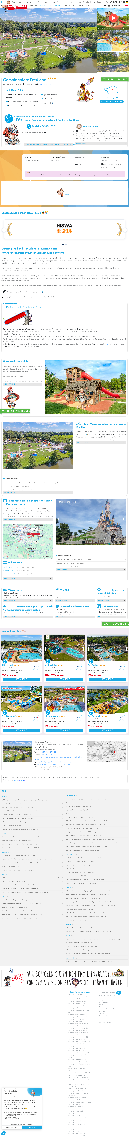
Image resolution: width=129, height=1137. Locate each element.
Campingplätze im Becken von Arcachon (79, 1102)
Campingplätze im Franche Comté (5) (78, 1008)
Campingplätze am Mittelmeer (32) (78, 996)
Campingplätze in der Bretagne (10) (78, 1028)
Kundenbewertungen (27, 2)
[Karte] (112, 5)
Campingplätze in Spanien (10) (76, 1050)
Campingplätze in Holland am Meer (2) (79, 1041)
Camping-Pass (103, 1000)
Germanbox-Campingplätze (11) (77, 1068)
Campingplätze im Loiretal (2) (76, 1014)
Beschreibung (89, 2)
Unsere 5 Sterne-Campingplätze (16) (78, 1075)
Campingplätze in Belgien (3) (76, 1021)
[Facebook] (119, 5)
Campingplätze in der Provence (77, 1097)
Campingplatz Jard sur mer (76, 1126)
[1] (63, 244)
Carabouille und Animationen (69, 2)
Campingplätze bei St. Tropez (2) (77, 1001)
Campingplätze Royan (74, 1104)
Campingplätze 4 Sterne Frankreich (78, 1091)
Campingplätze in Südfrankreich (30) (78, 1052)
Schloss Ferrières (8, 570)
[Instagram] (115, 5)
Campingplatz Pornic (74, 1115)
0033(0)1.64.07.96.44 (46, 84)
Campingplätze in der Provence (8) (78, 1037)
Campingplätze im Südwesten (76, 1100)
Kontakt (72, 5)
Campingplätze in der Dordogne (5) (78, 1030)
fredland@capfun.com (47, 754)
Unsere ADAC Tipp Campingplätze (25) (79, 1077)
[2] (65, 244)
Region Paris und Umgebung (12, 84)
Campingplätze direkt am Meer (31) (78, 1003)
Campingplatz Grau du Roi (75, 1106)
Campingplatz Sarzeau (74, 1129)
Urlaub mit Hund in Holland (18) (77, 1088)
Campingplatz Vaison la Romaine (77, 1117)
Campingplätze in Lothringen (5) (77, 1048)
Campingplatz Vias (73, 1122)
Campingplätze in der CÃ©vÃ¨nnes (78, 1135)
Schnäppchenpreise (104, 1002)
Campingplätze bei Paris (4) (76, 999)
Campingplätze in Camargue (76, 1133)
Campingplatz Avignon (74, 1113)
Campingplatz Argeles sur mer (76, 1124)
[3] (66, 244)
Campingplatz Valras (74, 1109)
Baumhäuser (72, 1095)
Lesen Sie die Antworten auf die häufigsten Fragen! (54, 762)
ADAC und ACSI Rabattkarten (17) (77, 994)
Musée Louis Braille (9, 567)
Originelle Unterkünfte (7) (75, 1070)
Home (4, 2)
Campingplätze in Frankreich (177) (77, 1039)
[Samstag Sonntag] (109, 161)
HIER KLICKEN (21, 679)
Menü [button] (31, 5)
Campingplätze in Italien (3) (76, 1043)
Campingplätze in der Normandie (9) (78, 1032)
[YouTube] (122, 5)
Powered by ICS (103, 1015)
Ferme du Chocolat (9, 574)
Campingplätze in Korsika (75, 1046)
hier (107, 344)
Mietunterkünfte (33, 160)
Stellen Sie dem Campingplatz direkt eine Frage (53, 764)
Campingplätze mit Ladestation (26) (78, 1059)
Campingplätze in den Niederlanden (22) (79, 1023)
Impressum (102, 1004)
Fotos (14, 2)
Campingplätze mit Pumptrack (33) (78, 1061)
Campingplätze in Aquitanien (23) (77, 1017)
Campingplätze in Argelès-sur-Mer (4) (78, 1019)
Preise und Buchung (46, 2)
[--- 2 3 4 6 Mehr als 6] (83, 161)
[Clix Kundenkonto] (109, 5)
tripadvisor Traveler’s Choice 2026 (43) (79, 1073)
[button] (23, 133)
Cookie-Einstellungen (105, 1006)
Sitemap (101, 1013)
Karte (64, 5)
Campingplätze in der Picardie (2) (77, 1035)
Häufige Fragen (83, 5)
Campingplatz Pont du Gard (76, 1120)
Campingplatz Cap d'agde (75, 1111)
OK (118, 992)
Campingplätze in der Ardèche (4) (77, 1026)
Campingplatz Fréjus (74, 1131)
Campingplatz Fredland (50, 5)
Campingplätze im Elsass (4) (76, 1005)
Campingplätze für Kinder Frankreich (78, 1093)
